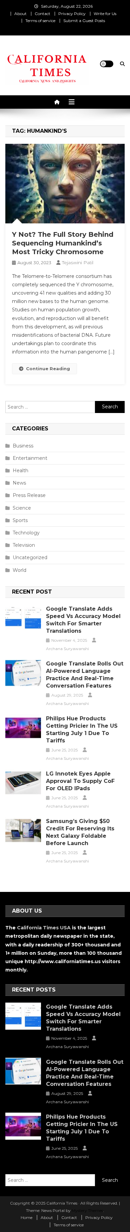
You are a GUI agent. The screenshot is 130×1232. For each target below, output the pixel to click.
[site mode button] (106, 64)
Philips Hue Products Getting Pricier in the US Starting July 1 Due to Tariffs (82, 729)
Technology (26, 533)
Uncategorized (30, 557)
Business (23, 446)
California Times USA (44, 928)
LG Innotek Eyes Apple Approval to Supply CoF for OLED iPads (80, 781)
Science (22, 508)
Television (24, 545)
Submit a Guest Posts (84, 20)
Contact (42, 13)
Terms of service (40, 20)
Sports (20, 520)
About (20, 13)
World (19, 570)
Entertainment (30, 458)
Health (20, 471)
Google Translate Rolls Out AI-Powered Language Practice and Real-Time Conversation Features (84, 674)
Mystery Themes (87, 1210)
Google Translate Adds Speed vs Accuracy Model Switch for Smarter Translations (83, 620)
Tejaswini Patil (77, 263)
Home (26, 1217)
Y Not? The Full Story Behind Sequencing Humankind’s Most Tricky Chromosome (62, 243)
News (19, 483)
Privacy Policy (72, 13)
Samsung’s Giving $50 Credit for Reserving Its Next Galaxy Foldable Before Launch (80, 832)
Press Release (29, 495)
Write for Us (105, 13)
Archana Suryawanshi (67, 648)
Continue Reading (48, 368)
